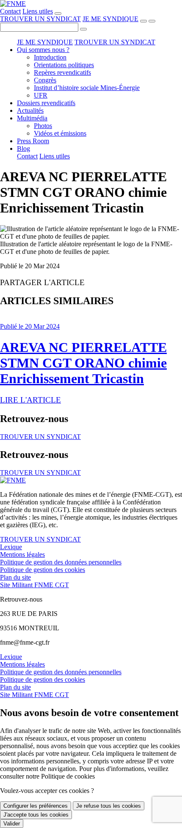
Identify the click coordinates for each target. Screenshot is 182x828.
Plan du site (15, 577)
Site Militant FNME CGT (34, 584)
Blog (23, 148)
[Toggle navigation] (152, 21)
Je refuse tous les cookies (108, 806)
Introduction (50, 57)
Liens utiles (37, 11)
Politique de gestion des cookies (42, 569)
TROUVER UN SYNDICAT (40, 18)
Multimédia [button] (32, 118)
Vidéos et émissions (60, 133)
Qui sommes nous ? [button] (43, 49)
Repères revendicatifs (62, 72)
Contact (10, 11)
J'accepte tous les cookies (36, 815)
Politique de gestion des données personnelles (60, 562)
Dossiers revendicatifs (46, 102)
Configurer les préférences (35, 806)
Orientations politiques (64, 64)
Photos (43, 125)
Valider (11, 823)
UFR (40, 95)
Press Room (33, 140)
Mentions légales (22, 554)
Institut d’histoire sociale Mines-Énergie (87, 87)
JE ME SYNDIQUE (110, 18)
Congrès (45, 80)
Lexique (11, 546)
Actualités (30, 110)
